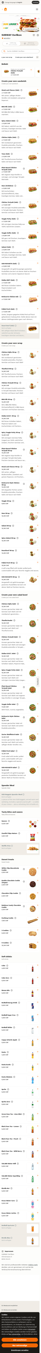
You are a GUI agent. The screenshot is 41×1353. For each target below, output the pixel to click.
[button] (4, 9)
